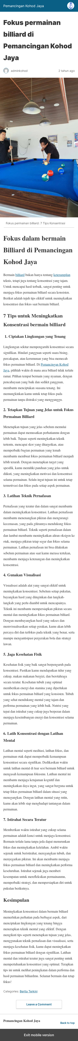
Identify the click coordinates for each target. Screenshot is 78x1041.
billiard (20, 274)
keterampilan (61, 274)
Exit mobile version (39, 1035)
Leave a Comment (39, 1004)
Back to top (67, 1022)
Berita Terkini (28, 991)
